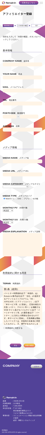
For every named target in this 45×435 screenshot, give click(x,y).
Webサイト (10, 199)
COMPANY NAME (16, 61)
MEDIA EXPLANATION (21, 231)
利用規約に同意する (14, 328)
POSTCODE (14, 113)
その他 (35, 199)
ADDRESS (11, 126)
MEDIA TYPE (17, 196)
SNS (19, 199)
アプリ (27, 199)
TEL (9, 100)
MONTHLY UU (15, 219)
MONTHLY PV (15, 207)
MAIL (13, 87)
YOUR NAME (12, 74)
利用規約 (5, 430)
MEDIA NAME (16, 158)
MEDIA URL (16, 171)
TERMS (11, 283)
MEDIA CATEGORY (21, 184)
